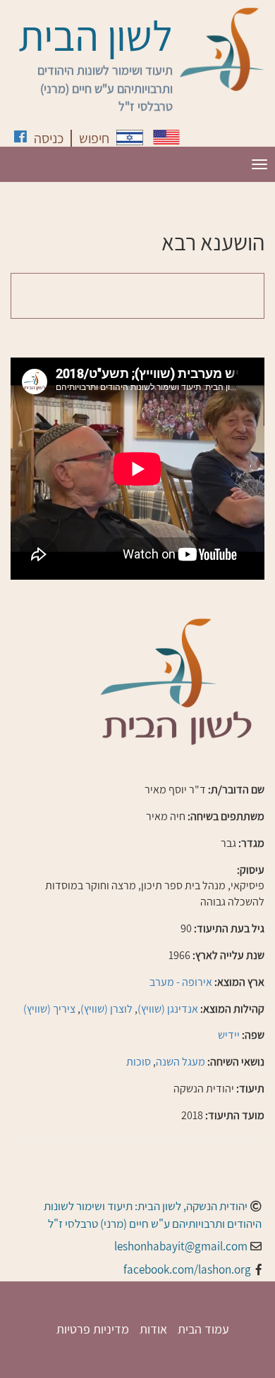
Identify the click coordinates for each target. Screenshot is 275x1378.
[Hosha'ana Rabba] (166, 137)
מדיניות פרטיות (92, 1329)
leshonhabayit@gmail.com (181, 1246)
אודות (153, 1329)
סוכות (138, 1061)
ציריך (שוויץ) (49, 1008)
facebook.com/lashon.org (187, 1269)
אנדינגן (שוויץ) (168, 1008)
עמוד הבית (203, 1329)
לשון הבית (95, 35)
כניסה (48, 138)
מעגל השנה (180, 1061)
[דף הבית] (222, 49)
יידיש (229, 1035)
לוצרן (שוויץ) (106, 1008)
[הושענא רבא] (129, 137)
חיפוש (94, 138)
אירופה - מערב (180, 982)
